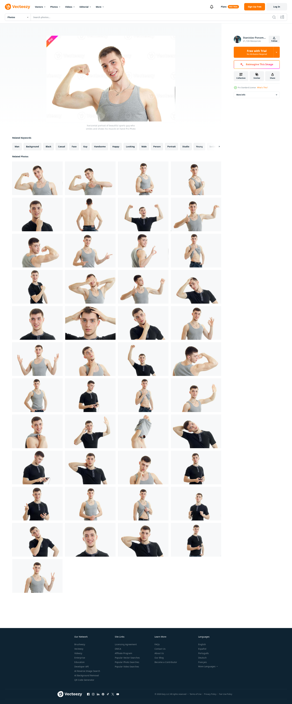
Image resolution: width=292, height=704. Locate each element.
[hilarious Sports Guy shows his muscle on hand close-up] (90, 178)
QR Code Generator (84, 679)
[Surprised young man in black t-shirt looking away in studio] (90, 467)
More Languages (207, 666)
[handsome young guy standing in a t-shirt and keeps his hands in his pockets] (37, 395)
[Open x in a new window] (113, 694)
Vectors (39, 6)
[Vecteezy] (17, 7)
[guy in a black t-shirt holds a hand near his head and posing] (196, 431)
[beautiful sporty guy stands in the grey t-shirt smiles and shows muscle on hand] (143, 178)
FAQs (157, 644)
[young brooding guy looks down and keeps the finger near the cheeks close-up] (143, 467)
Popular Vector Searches (127, 657)
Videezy (78, 653)
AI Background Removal (86, 675)
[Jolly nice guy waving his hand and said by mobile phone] (90, 431)
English (202, 644)
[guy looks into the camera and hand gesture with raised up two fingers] (37, 576)
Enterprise (79, 657)
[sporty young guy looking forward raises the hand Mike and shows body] (196, 250)
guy (85, 146)
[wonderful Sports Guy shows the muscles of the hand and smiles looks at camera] (196, 178)
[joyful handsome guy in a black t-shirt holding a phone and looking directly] (196, 540)
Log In (276, 6)
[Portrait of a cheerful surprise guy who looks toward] (37, 323)
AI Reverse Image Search (87, 671)
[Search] (274, 17)
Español (202, 648)
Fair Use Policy (225, 694)
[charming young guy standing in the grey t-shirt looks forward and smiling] (90, 503)
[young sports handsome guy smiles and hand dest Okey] (196, 323)
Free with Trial (257, 52)
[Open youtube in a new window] (117, 694)
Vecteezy (78, 648)
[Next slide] (216, 146)
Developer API (81, 666)
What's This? (262, 87)
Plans (224, 6)
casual (61, 146)
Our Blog (159, 657)
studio (185, 146)
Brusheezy (79, 644)
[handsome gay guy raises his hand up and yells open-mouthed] (143, 359)
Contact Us (160, 648)
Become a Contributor (166, 662)
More (98, 6)
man (17, 146)
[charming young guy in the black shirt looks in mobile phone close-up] (37, 467)
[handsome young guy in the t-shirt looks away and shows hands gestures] (143, 287)
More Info (240, 94)
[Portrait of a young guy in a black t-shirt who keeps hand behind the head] (196, 287)
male (144, 146)
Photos (54, 6)
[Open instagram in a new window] (93, 694)
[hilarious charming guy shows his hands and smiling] (90, 250)
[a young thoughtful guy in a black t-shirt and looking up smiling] (37, 540)
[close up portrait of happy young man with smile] (90, 540)
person (157, 146)
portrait (171, 146)
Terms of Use (195, 694)
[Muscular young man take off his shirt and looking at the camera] (143, 395)
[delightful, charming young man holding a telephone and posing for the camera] (37, 503)
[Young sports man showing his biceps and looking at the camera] (37, 250)
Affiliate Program (123, 653)
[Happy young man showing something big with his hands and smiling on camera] (37, 359)
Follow (274, 41)
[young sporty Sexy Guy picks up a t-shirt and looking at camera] (143, 503)
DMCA (118, 648)
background (32, 146)
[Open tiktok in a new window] (108, 694)
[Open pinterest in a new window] (103, 694)
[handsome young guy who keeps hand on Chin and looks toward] (143, 323)
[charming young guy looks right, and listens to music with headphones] (196, 467)
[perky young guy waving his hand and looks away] (196, 395)
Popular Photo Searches (127, 662)
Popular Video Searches (127, 666)
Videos (68, 6)
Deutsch (202, 657)
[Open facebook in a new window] (88, 694)
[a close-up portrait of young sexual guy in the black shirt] (143, 540)
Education (79, 662)
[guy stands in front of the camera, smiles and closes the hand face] (90, 287)
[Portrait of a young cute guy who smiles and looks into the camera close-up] (37, 214)
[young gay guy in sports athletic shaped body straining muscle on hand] (196, 214)
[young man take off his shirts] (143, 431)
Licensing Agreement (126, 644)
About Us (159, 653)
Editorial (84, 6)
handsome (100, 146)
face (74, 146)
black (48, 146)
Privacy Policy (210, 694)
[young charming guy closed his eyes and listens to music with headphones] (90, 395)
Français (202, 662)
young (199, 146)
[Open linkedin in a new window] (98, 694)
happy (115, 146)
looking (130, 146)
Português (203, 653)
